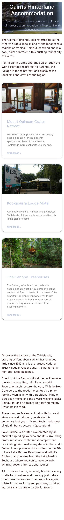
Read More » (14, 153)
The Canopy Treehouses (28, 277)
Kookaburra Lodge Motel (28, 203)
